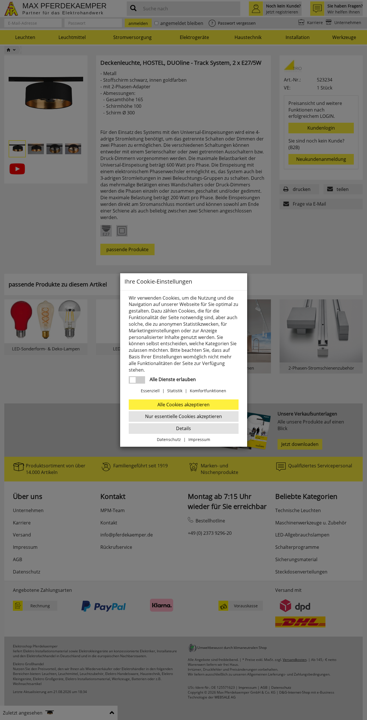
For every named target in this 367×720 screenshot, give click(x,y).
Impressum (199, 439)
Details (183, 428)
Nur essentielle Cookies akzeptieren (183, 416)
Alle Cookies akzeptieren (183, 404)
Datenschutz (169, 439)
